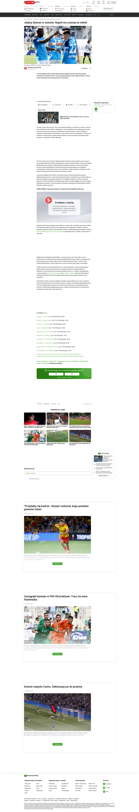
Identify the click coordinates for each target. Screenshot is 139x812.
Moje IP (56, 800)
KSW (26, 793)
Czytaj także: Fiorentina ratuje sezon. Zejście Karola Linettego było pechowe (59, 354)
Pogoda (26, 800)
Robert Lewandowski (80, 783)
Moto (95, 14)
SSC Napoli (35, 19)
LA (99, 14)
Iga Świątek (78, 788)
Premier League (53, 786)
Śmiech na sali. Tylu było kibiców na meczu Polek (104, 468)
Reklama (70, 798)
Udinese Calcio (41, 331)
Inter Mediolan (50, 350)
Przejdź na (29, 2)
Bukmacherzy (59, 14)
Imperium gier (74, 800)
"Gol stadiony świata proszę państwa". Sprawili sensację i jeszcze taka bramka (80, 426)
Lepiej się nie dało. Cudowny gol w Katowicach (56, 444)
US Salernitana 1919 (52, 347)
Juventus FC (40, 339)
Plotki (52, 800)
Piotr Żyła (77, 790)
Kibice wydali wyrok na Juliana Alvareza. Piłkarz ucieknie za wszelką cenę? (35, 426)
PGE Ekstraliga (65, 790)
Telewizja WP (46, 800)
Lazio (38, 328)
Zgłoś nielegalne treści (34, 478)
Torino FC (45, 316)
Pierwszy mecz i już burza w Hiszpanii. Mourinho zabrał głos (57, 426)
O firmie (39, 798)
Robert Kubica (79, 786)
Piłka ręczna (81, 14)
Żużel (52, 14)
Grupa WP (33, 798)
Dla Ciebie (27, 14)
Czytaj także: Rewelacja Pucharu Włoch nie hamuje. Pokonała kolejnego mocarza (60, 356)
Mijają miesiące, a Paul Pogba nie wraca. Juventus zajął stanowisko (74, 117)
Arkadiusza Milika (69, 273)
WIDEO (74, 14)
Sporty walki (67, 14)
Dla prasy (44, 798)
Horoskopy (32, 800)
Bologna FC (40, 335)
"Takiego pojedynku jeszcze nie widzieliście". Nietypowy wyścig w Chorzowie (107, 458)
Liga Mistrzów (65, 783)
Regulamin (76, 798)
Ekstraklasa (52, 783)
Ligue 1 (50, 790)
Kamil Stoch (92, 783)
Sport (68, 800)
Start (25, 19)
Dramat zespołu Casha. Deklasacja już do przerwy (79, 444)
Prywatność (51, 798)
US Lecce (39, 324)
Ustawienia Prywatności (61, 798)
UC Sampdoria (41, 350)
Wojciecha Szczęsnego (54, 273)
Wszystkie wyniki (108, 8)
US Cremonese (48, 343)
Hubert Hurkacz (93, 790)
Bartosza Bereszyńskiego (55, 231)
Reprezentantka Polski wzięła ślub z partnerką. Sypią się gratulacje (104, 464)
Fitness (26, 790)
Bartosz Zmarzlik (93, 786)
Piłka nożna (35, 14)
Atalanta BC (44, 328)
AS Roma (45, 324)
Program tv (39, 800)
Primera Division (53, 788)
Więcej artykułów (103, 475)
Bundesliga (64, 786)
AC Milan (39, 316)
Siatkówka (46, 14)
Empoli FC (39, 320)
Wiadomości (63, 800)
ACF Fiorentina (49, 339)
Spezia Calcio (47, 320)
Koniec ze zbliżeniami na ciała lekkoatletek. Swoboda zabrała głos (104, 472)
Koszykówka (88, 14)
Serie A (45, 313)
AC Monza (47, 335)
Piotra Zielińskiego (42, 231)
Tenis (41, 14)
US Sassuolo (50, 331)
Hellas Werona (41, 347)
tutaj (52, 808)
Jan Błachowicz (93, 788)
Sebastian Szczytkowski (34, 67)
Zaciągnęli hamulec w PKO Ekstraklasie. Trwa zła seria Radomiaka (35, 444)
